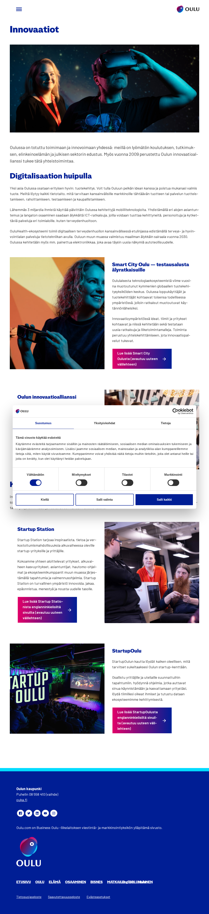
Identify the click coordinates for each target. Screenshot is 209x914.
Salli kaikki (164, 499)
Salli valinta (104, 499)
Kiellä (45, 499)
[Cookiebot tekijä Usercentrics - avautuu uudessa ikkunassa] (175, 411)
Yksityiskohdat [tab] (104, 423)
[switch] (81, 482)
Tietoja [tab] (166, 423)
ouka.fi (21, 799)
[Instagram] (53, 813)
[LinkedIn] (37, 813)
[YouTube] (45, 813)
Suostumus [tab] (43, 423)
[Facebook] (20, 813)
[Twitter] (28, 813)
